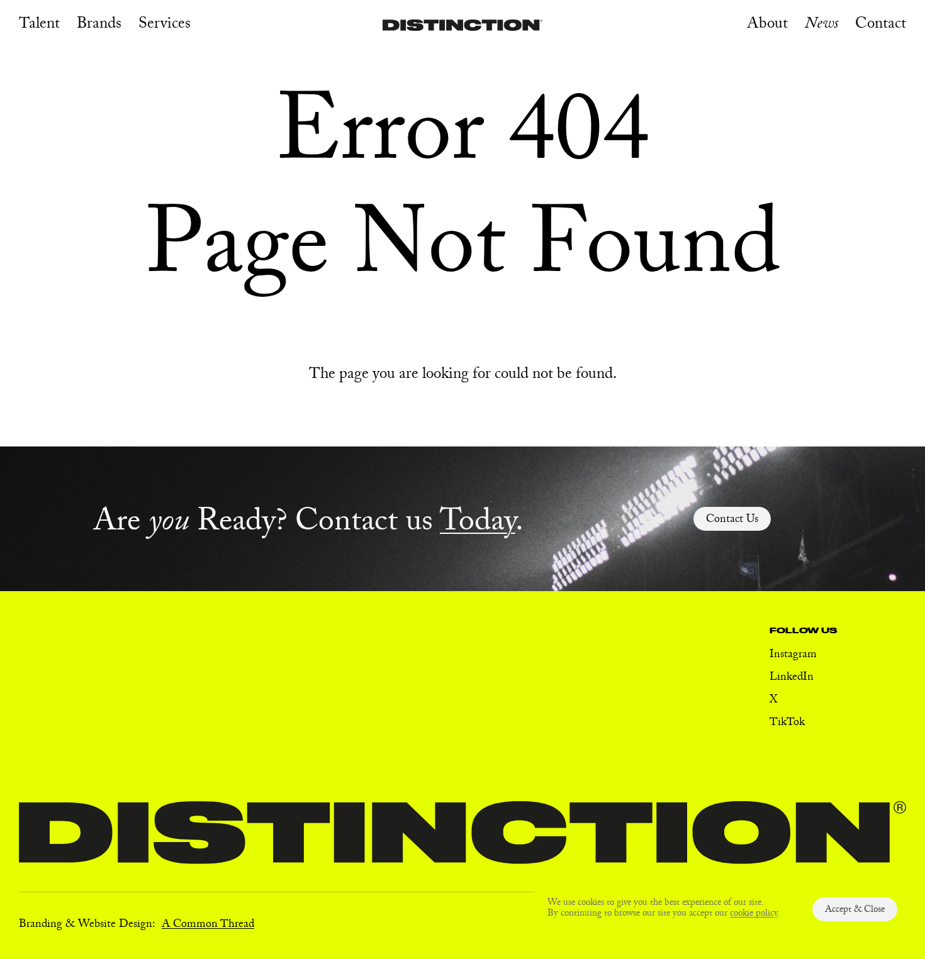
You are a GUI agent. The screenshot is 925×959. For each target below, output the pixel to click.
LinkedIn (792, 678)
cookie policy (754, 914)
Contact (880, 25)
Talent (39, 25)
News (821, 25)
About (767, 25)
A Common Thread (208, 925)
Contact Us (732, 520)
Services (164, 25)
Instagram (793, 655)
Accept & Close (855, 910)
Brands (99, 25)
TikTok (787, 723)
